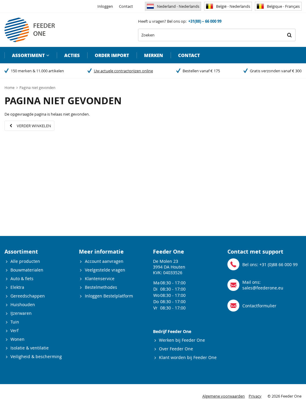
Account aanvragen (104, 261)
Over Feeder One (176, 349)
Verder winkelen (34, 125)
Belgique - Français (283, 6)
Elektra (17, 287)
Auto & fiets (21, 278)
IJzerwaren (21, 313)
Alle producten (25, 261)
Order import (112, 55)
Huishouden (22, 304)
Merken (153, 55)
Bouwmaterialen (26, 270)
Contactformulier (259, 306)
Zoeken (289, 35)
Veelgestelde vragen (105, 270)
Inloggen (105, 6)
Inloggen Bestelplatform (109, 296)
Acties (72, 55)
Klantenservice (99, 278)
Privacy (255, 396)
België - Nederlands (233, 6)
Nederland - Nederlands (178, 6)
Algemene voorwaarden (223, 396)
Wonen (17, 339)
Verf (14, 330)
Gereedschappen (27, 296)
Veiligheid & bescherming (36, 356)
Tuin (14, 322)
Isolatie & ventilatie (29, 348)
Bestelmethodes (101, 287)
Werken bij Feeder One (182, 340)
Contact (126, 6)
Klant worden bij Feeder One (188, 357)
